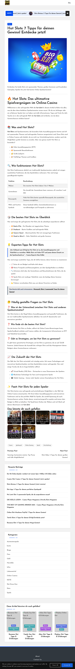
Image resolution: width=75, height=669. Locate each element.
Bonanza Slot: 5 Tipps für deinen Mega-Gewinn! (23, 523)
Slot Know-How (12, 584)
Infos (8, 567)
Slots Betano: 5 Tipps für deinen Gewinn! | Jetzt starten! (42, 13)
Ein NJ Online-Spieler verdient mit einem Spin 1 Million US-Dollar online (31, 474)
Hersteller (10, 563)
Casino (11, 445)
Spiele (38, 445)
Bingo (9, 550)
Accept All (67, 665)
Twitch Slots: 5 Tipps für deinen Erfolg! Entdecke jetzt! (25, 517)
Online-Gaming (29, 445)
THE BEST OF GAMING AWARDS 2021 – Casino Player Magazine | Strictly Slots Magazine (35, 506)
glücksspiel (19, 445)
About (37, 656)
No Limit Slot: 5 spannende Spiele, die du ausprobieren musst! (28, 494)
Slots (9, 24)
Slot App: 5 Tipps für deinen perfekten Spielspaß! (24, 489)
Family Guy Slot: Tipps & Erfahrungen (29, 637)
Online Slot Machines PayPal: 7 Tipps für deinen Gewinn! (26, 512)
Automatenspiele (13, 541)
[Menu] (69, 2)
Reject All (55, 665)
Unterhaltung (47, 445)
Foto (8, 554)
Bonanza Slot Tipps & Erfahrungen (13, 637)
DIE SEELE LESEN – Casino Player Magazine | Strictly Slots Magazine (32, 500)
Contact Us (38, 659)
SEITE (9, 580)
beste (9, 546)
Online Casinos (12, 575)
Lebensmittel (11, 571)
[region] (37, 665)
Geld (8, 558)
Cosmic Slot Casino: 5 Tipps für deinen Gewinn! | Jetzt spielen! (28, 479)
